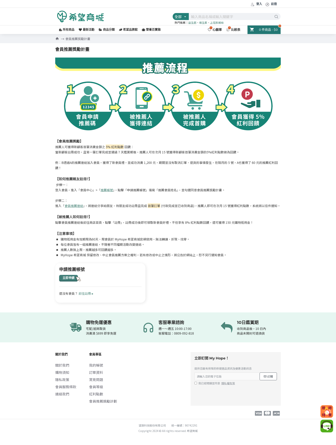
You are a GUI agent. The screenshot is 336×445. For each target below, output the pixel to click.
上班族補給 (217, 22)
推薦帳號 (107, 190)
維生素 (203, 22)
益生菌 (192, 22)
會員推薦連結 (74, 205)
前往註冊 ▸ (86, 293)
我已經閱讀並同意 (216, 383)
